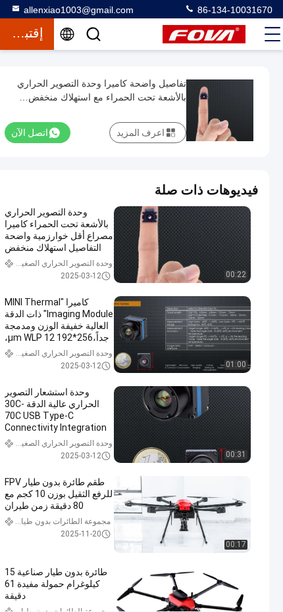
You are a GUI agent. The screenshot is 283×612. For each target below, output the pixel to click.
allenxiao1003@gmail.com (79, 10)
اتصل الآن (29, 132)
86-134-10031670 (233, 10)
